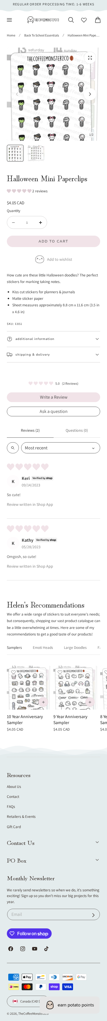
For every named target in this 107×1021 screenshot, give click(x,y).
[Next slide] (90, 94)
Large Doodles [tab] (75, 647)
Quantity (13, 210)
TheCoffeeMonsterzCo (33, 1013)
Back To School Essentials (41, 35)
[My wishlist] (84, 20)
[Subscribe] (93, 915)
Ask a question (54, 411)
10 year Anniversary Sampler (25, 719)
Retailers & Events (21, 816)
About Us (14, 786)
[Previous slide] (17, 94)
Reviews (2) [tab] (30, 430)
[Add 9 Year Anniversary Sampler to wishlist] (60, 672)
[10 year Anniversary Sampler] (29, 688)
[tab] (15, 153)
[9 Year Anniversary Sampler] (75, 688)
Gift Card (14, 826)
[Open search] (13, 447)
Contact (13, 796)
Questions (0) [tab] (77, 430)
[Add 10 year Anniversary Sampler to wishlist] (13, 672)
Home (11, 35)
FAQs (11, 806)
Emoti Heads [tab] (43, 647)
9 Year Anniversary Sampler (70, 719)
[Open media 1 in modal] (90, 58)
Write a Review (53, 397)
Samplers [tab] (14, 647)
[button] (9, 20)
